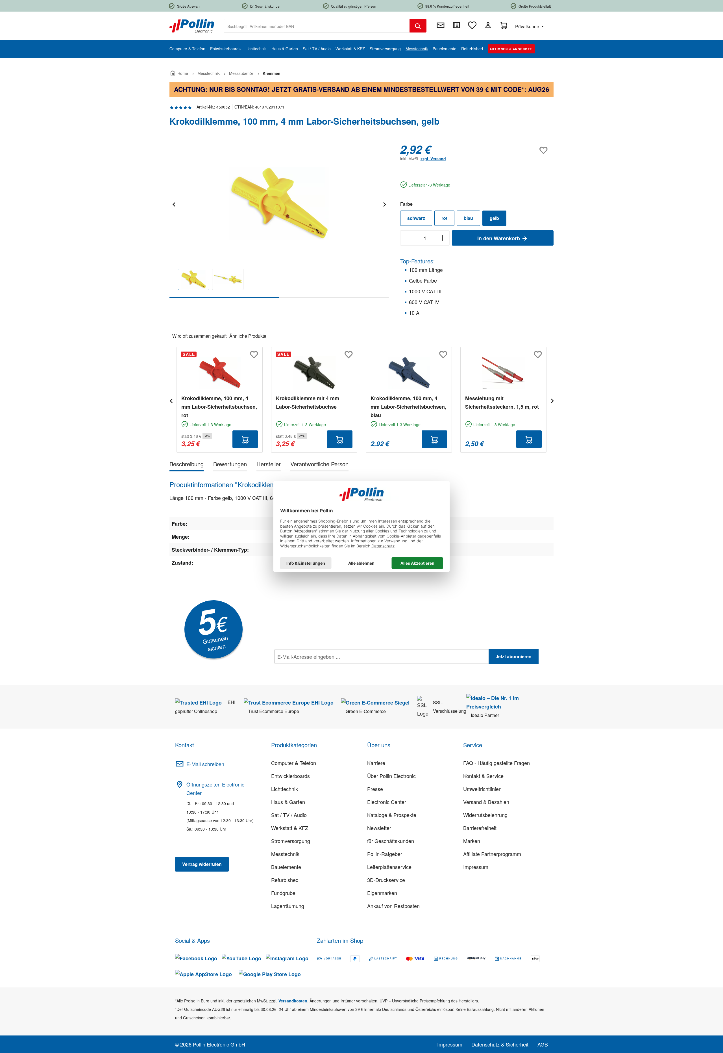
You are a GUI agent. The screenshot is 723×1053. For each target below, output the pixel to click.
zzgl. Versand (433, 158)
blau (468, 218)
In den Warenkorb (499, 238)
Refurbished (285, 879)
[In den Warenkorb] (245, 439)
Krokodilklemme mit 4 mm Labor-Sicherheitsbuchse (307, 402)
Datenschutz (311, 668)
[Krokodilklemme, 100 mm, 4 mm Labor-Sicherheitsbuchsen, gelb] (279, 203)
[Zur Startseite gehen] (191, 25)
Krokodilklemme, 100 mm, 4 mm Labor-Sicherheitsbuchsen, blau (408, 407)
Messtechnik (285, 853)
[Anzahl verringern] (407, 238)
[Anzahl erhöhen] (443, 238)
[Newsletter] (440, 25)
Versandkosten (292, 1001)
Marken (471, 840)
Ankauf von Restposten (393, 905)
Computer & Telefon (293, 762)
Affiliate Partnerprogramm (492, 853)
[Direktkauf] (456, 25)
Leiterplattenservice (389, 866)
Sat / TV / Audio (289, 814)
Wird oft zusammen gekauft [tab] (199, 336)
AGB (542, 1044)
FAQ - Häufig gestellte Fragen (496, 762)
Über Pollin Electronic (391, 775)
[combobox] (317, 25)
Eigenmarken (382, 892)
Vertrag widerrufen (202, 864)
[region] (279, 220)
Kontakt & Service (483, 775)
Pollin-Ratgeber (384, 853)
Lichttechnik (284, 788)
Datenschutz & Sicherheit (499, 1044)
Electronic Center (386, 801)
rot (444, 218)
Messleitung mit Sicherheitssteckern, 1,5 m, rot (502, 402)
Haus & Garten (288, 801)
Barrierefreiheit (479, 827)
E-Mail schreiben (205, 764)
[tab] (186, 465)
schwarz (416, 218)
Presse (375, 788)
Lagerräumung (287, 905)
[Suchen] (418, 25)
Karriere (376, 762)
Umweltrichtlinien (482, 788)
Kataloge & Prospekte (391, 814)
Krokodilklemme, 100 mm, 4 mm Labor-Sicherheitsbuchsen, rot (219, 407)
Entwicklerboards (290, 775)
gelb (494, 218)
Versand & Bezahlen (486, 801)
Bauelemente (286, 866)
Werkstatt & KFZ (289, 827)
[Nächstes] (384, 203)
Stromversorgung (290, 840)
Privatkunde (527, 26)
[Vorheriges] (173, 203)
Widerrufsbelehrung (485, 814)
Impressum (475, 866)
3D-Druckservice (386, 879)
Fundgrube (283, 892)
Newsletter (379, 827)
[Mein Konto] (488, 25)
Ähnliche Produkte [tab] (247, 336)
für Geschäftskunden (390, 840)
